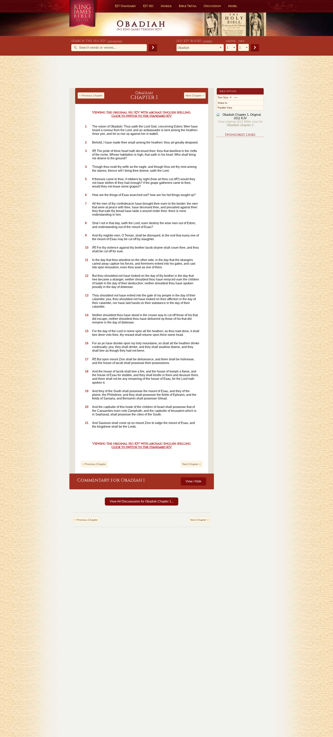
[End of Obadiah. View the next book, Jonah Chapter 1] (211, 281)
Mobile (166, 6)
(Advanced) (114, 41)
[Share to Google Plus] (239, 103)
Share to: (223, 102)
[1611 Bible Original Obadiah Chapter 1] (240, 118)
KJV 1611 (148, 6)
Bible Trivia (187, 6)
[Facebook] (231, 103)
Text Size (223, 97)
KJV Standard (125, 6)
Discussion (212, 6)
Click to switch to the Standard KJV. (141, 116)
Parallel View (225, 107)
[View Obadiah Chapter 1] (72, 281)
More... (233, 6)
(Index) (207, 41)
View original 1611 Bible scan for (240, 123)
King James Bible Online (83, 13)
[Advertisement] (166, 73)
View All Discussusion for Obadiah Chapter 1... (141, 501)
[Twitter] (235, 103)
